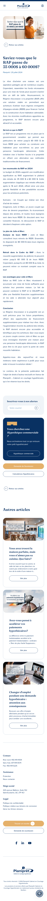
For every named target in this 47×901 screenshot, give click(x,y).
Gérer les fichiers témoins (13, 809)
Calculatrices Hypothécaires (23, 474)
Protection (7, 776)
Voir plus (23, 578)
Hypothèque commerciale (23, 453)
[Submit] (36, 408)
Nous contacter (9, 779)
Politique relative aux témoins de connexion (20, 806)
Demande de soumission (23, 831)
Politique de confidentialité (13, 803)
